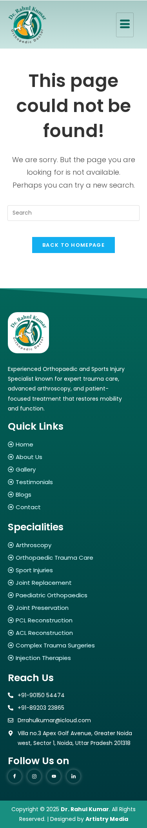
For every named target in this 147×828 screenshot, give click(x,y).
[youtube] (54, 776)
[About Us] (73, 457)
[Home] (73, 444)
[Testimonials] (73, 482)
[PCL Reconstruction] (73, 620)
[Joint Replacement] (73, 582)
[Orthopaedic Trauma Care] (73, 557)
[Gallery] (73, 469)
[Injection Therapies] (73, 658)
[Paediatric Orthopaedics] (73, 595)
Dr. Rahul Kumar (85, 809)
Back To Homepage (73, 245)
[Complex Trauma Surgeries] (73, 645)
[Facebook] (15, 776)
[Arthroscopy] (73, 545)
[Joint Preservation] (73, 607)
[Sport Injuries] (73, 570)
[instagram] (34, 776)
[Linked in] (73, 776)
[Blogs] (73, 494)
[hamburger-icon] (125, 25)
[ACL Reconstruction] (73, 632)
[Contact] (73, 507)
